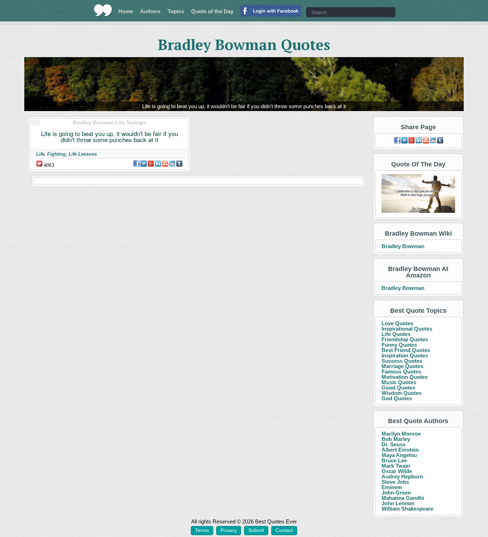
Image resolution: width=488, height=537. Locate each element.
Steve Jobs (395, 482)
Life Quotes (396, 334)
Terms (202, 530)
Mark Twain (396, 466)
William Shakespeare (407, 509)
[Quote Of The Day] (418, 193)
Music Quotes (399, 382)
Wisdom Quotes (402, 393)
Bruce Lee (394, 460)
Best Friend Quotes (406, 350)
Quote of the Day (212, 11)
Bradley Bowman (403, 246)
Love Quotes (397, 323)
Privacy (228, 530)
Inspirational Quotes (407, 329)
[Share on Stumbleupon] (165, 163)
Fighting (56, 154)
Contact (284, 530)
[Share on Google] (151, 163)
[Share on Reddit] (172, 163)
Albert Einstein (400, 450)
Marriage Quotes (402, 366)
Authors (150, 11)
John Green (396, 493)
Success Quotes (402, 361)
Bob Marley (396, 439)
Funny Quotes (399, 345)
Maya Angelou (399, 455)
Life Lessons (83, 154)
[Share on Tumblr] (179, 163)
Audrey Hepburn (402, 476)
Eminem (392, 487)
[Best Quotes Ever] (103, 10)
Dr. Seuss (393, 444)
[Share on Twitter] (143, 163)
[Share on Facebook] (136, 163)
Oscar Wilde (397, 471)
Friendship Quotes (405, 339)
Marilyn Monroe (401, 434)
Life (40, 154)
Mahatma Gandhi (403, 498)
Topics (176, 11)
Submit (256, 530)
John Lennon (398, 503)
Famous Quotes (401, 371)
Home (125, 11)
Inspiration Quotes (405, 355)
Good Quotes (398, 388)
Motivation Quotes (405, 377)
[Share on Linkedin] (158, 163)
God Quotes (397, 398)
